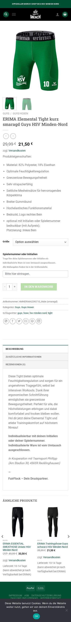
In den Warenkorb (38, 286)
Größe (6, 241)
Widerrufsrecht (50, 598)
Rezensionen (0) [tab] (15, 364)
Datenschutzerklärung (46, 595)
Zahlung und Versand (24, 598)
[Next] (62, 60)
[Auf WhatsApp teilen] (6, 321)
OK (36, 616)
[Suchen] (6, 14)
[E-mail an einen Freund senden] (26, 321)
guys (19, 313)
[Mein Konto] (57, 14)
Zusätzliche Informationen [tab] (23, 356)
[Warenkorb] (65, 14)
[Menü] (14, 14)
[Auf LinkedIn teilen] (39, 321)
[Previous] (8, 60)
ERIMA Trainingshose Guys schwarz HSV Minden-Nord (52, 545)
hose (26, 313)
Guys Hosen (20, 113)
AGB (26, 595)
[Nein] (66, 611)
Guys (6, 113)
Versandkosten (17, 150)
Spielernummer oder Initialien (29, 260)
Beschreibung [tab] (14, 349)
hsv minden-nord (38, 313)
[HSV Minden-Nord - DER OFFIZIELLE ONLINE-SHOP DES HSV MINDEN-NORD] (35, 14)
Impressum (15, 595)
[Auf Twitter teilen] (19, 321)
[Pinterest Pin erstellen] (32, 321)
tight (50, 313)
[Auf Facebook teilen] (13, 321)
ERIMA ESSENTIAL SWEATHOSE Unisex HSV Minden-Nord (17, 546)
